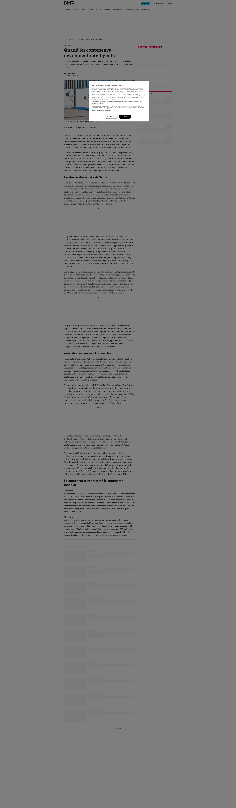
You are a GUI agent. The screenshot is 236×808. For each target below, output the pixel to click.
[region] (119, 101)
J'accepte (125, 116)
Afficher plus (111, 116)
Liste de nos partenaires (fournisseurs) (101, 110)
